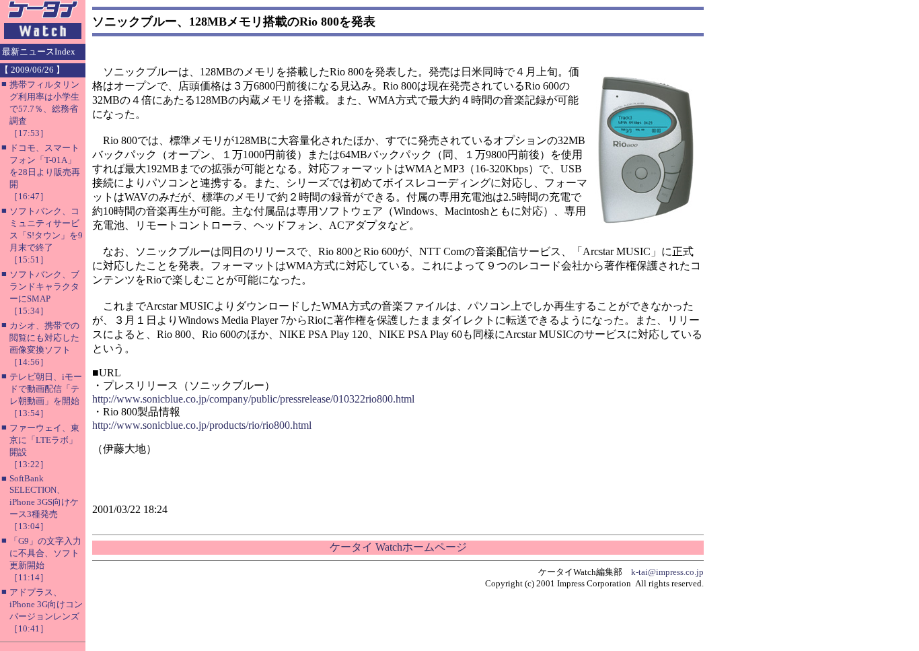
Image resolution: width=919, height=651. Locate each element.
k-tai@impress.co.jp (667, 572)
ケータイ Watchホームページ (398, 547)
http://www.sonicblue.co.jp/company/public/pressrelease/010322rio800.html (253, 399)
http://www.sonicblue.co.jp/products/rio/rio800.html (201, 425)
